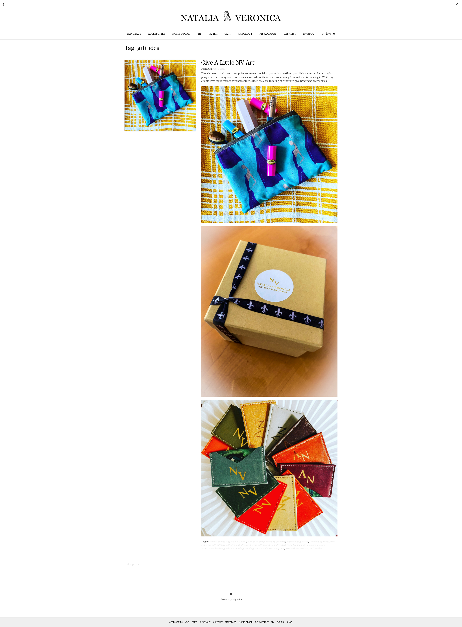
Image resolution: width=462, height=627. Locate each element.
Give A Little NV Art (228, 62)
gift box (221, 545)
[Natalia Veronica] (231, 18)
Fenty (326, 541)
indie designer (308, 545)
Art (199, 33)
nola (282, 548)
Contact (218, 622)
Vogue (231, 599)
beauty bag (223, 541)
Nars (257, 548)
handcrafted (279, 545)
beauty (213, 541)
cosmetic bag (293, 541)
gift (214, 545)
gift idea (230, 545)
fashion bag (315, 541)
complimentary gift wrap (272, 541)
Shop (289, 622)
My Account (268, 33)
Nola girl (290, 548)
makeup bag (237, 548)
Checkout (245, 33)
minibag (249, 548)
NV (297, 548)
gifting (261, 545)
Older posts (132, 564)
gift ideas (241, 545)
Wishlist (290, 33)
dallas (305, 541)
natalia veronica (269, 548)
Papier (213, 33)
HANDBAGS (134, 33)
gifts (268, 545)
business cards (238, 541)
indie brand (293, 545)
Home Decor (180, 33)
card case (252, 541)
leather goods (222, 548)
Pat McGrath (307, 548)
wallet (318, 548)
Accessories (156, 33)
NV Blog (308, 33)
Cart (228, 33)
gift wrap (252, 545)
